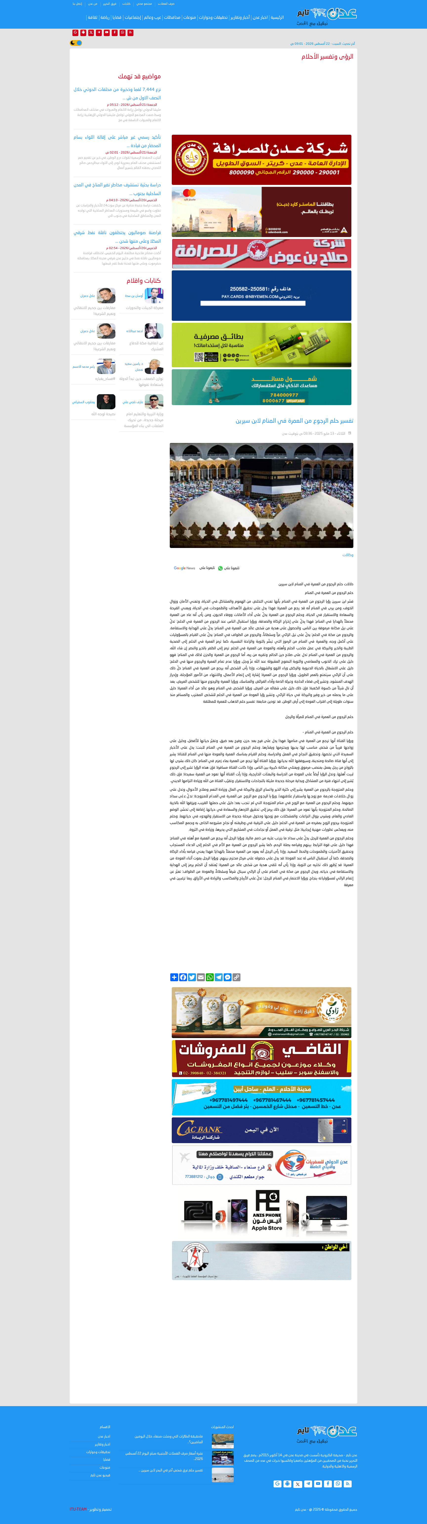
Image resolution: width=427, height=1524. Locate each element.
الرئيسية (277, 18)
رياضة (105, 18)
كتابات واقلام (144, 281)
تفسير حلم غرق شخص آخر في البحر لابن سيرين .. (171, 1470)
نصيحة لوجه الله (103, 414)
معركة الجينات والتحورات (144, 308)
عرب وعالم (152, 18)
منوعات (189, 18)
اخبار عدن (260, 18)
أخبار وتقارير (240, 18)
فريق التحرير (109, 3)
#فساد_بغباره (105, 379)
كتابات (126, 3)
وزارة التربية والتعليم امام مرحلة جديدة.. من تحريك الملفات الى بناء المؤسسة (143, 420)
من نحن (92, 3)
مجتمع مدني (144, 3)
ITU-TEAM (78, 1510)
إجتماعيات (133, 18)
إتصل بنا (77, 3)
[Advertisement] (261, 96)
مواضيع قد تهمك (139, 77)
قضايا (117, 18)
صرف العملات (166, 3)
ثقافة (93, 18)
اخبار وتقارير (102, 1444)
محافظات (172, 18)
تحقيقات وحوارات (213, 18)
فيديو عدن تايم (100, 1475)
